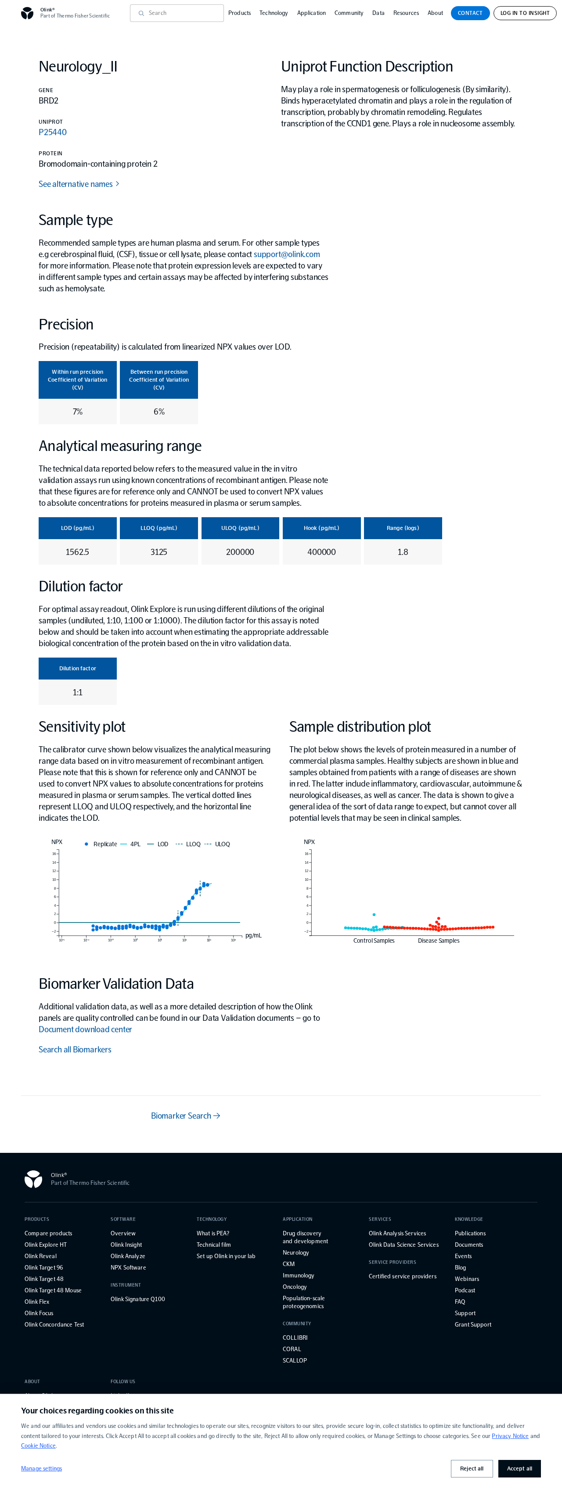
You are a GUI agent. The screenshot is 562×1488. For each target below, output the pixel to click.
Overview (123, 1233)
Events (463, 1256)
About (435, 13)
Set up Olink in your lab (226, 1256)
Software (123, 1219)
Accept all (519, 1468)
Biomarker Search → (185, 1115)
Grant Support (473, 1324)
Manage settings (41, 1468)
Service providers (392, 1262)
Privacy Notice (510, 1436)
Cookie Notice (38, 1445)
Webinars (467, 1279)
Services (380, 1219)
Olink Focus (39, 1313)
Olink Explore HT (46, 1244)
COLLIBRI (295, 1337)
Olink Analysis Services (397, 1233)
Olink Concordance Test (54, 1324)
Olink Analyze (128, 1256)
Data (378, 13)
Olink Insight (126, 1244)
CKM (289, 1264)
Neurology (296, 1252)
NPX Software (128, 1267)
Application (311, 13)
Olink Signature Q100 (138, 1299)
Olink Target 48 (44, 1279)
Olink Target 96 (44, 1267)
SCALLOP (295, 1360)
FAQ (460, 1302)
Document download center (85, 1029)
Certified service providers (402, 1276)
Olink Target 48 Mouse (53, 1290)
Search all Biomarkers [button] (75, 1049)
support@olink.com (287, 254)
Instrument (126, 1285)
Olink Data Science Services (404, 1244)
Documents (469, 1244)
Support (465, 1313)
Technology (273, 13)
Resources (406, 13)
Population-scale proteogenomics (304, 1302)
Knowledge (469, 1219)
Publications (470, 1233)
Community (349, 13)
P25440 (53, 132)
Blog (460, 1267)
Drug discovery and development (305, 1237)
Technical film (214, 1244)
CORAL (292, 1349)
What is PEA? (213, 1233)
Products (239, 13)
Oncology (295, 1287)
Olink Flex (37, 1302)
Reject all (471, 1468)
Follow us (123, 1381)
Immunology (298, 1275)
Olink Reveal (41, 1256)
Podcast (465, 1290)
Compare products (48, 1233)
